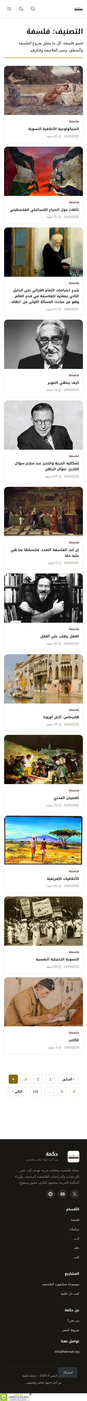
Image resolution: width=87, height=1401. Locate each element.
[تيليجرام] (50, 1194)
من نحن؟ (73, 1320)
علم (76, 1247)
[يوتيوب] (62, 1194)
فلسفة (75, 1220)
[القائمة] (9, 8)
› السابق (68, 1079)
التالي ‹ (17, 1091)
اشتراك (67, 1372)
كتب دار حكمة (70, 1293)
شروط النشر (70, 1330)
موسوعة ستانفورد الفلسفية (60, 1284)
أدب (76, 1238)
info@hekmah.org (67, 1351)
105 (35, 1091)
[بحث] (33, 8)
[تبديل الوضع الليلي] (21, 8)
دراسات (74, 1229)
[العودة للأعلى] (13, 1390)
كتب (76, 1257)
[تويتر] (74, 1194)
